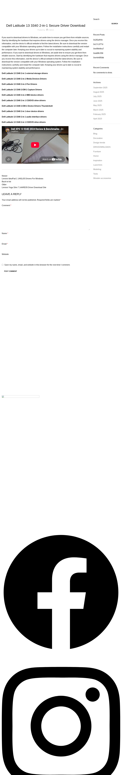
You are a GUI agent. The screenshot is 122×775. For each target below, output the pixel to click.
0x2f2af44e (98, 40)
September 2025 (100, 88)
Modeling (97, 169)
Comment (6, 205)
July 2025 (97, 96)
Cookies (9, 510)
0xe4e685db (98, 58)
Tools (95, 174)
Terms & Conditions (14, 518)
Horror (96, 156)
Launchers (97, 165)
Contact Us (10, 439)
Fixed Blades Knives (14, 475)
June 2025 (97, 101)
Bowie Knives (12, 460)
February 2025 (99, 114)
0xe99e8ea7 (98, 49)
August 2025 (98, 92)
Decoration (98, 138)
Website (5, 254)
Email (5, 244)
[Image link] (20, 400)
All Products (11, 424)
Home (4, 16)
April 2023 (97, 119)
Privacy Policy (12, 503)
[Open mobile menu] (3, 2)
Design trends (99, 143)
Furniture (97, 152)
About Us (10, 432)
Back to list (6, 182)
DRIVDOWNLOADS (14, 16)
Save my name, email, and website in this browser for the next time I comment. (37, 265)
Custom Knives (12, 467)
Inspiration (97, 160)
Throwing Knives (13, 489)
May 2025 (97, 105)
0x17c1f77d (98, 44)
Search (96, 19)
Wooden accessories (102, 178)
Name (5, 233)
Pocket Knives (12, 482)
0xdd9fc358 (98, 53)
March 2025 (98, 110)
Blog (95, 134)
